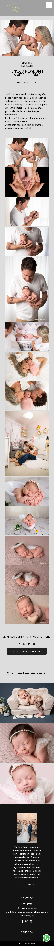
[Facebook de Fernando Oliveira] (22, 921)
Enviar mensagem (28, 908)
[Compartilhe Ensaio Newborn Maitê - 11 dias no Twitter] (29, 644)
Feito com (27, 943)
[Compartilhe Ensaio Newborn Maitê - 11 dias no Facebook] (19, 644)
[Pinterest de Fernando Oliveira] (31, 921)
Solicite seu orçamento (27, 651)
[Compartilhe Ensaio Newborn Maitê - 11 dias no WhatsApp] (24, 644)
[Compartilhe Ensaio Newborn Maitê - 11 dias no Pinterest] (34, 644)
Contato (27, 932)
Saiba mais (27, 885)
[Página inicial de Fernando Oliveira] (13, 8)
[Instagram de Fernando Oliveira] (27, 921)
